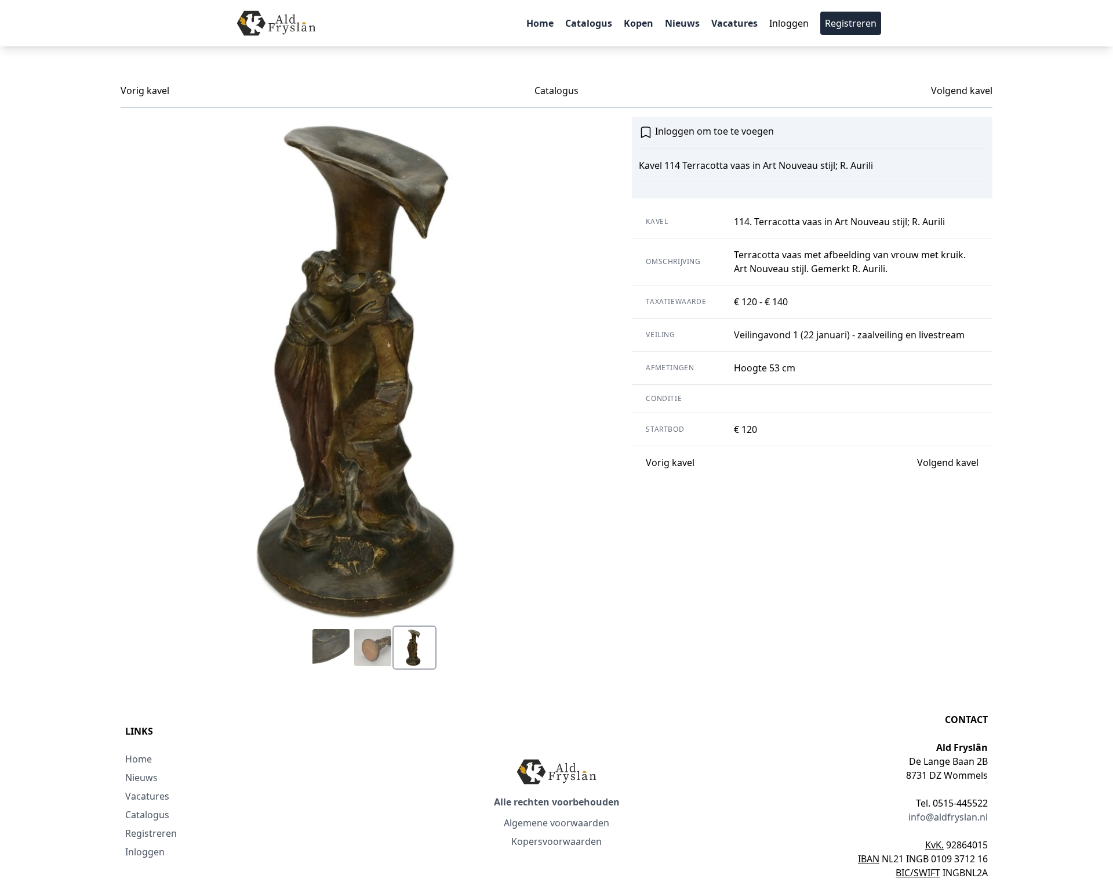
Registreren (850, 23)
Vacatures (734, 23)
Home (540, 23)
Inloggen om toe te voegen (713, 131)
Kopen (638, 23)
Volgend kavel (961, 90)
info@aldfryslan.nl (948, 817)
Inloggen (789, 23)
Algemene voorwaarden (556, 822)
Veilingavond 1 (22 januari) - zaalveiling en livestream (849, 334)
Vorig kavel (145, 90)
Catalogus (588, 23)
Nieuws (682, 23)
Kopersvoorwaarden (556, 841)
